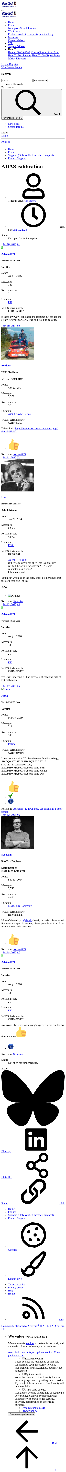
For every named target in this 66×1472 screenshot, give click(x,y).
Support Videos (16, 46)
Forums (12, 25)
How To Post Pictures (19, 55)
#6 (18, 814)
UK (10, 302)
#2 (18, 325)
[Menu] (2, 10)
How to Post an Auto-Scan (45, 52)
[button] (13, 49)
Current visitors (16, 40)
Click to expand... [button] (17, 572)
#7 (18, 952)
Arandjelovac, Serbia (19, 413)
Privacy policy (16, 1287)
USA (11, 545)
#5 (18, 686)
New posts (13, 28)
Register (5, 141)
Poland (12, 743)
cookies (30, 1343)
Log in (4, 135)
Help (10, 1290)
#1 (18, 244)
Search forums (28, 28)
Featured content (17, 34)
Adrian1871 (30, 200)
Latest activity (46, 34)
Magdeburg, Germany (20, 905)
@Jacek (27, 920)
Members (13, 37)
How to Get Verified (19, 52)
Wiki (10, 43)
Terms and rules (16, 1284)
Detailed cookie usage (33, 1407)
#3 (18, 457)
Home (11, 22)
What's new (14, 31)
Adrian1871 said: (17, 559)
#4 (18, 604)
